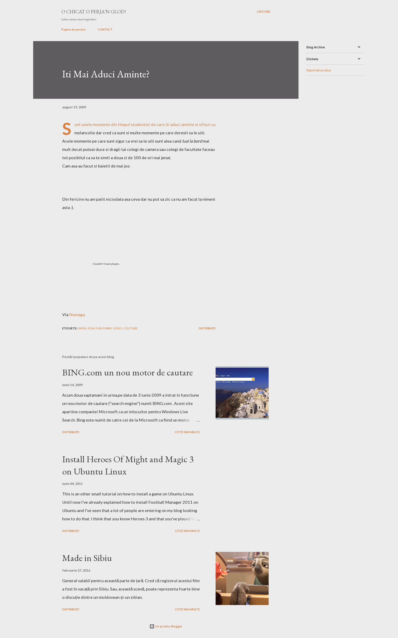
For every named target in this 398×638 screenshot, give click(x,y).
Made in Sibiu (87, 558)
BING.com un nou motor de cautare (127, 372)
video (118, 328)
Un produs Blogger (168, 626)
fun (98, 328)
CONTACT (105, 29)
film (91, 328)
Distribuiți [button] (207, 328)
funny (107, 328)
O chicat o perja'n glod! (93, 11)
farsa (82, 328)
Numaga (77, 314)
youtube (131, 328)
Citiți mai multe (187, 432)
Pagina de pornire (73, 29)
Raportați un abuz (318, 70)
